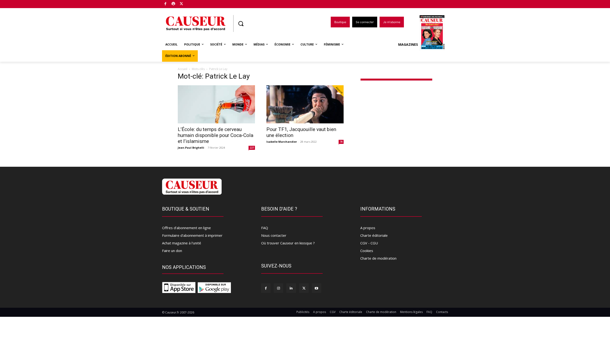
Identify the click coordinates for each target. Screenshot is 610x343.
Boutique (193, 3)
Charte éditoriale (374, 235)
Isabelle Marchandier (281, 141)
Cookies (366, 250)
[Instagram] (278, 288)
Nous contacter (273, 235)
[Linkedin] (291, 288)
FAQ (264, 227)
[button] (241, 23)
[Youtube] (316, 288)
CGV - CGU (369, 243)
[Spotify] (173, 4)
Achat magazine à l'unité (181, 243)
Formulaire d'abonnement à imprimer (192, 235)
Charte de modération (378, 258)
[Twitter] (181, 4)
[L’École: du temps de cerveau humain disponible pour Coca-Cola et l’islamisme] (216, 104)
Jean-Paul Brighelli (191, 147)
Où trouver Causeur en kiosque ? (288, 243)
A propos (367, 227)
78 (341, 141)
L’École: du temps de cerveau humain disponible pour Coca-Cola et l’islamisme (215, 135)
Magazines (408, 44)
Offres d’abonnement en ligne (186, 227)
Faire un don (172, 250)
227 (252, 147)
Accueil (182, 69)
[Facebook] (165, 4)
